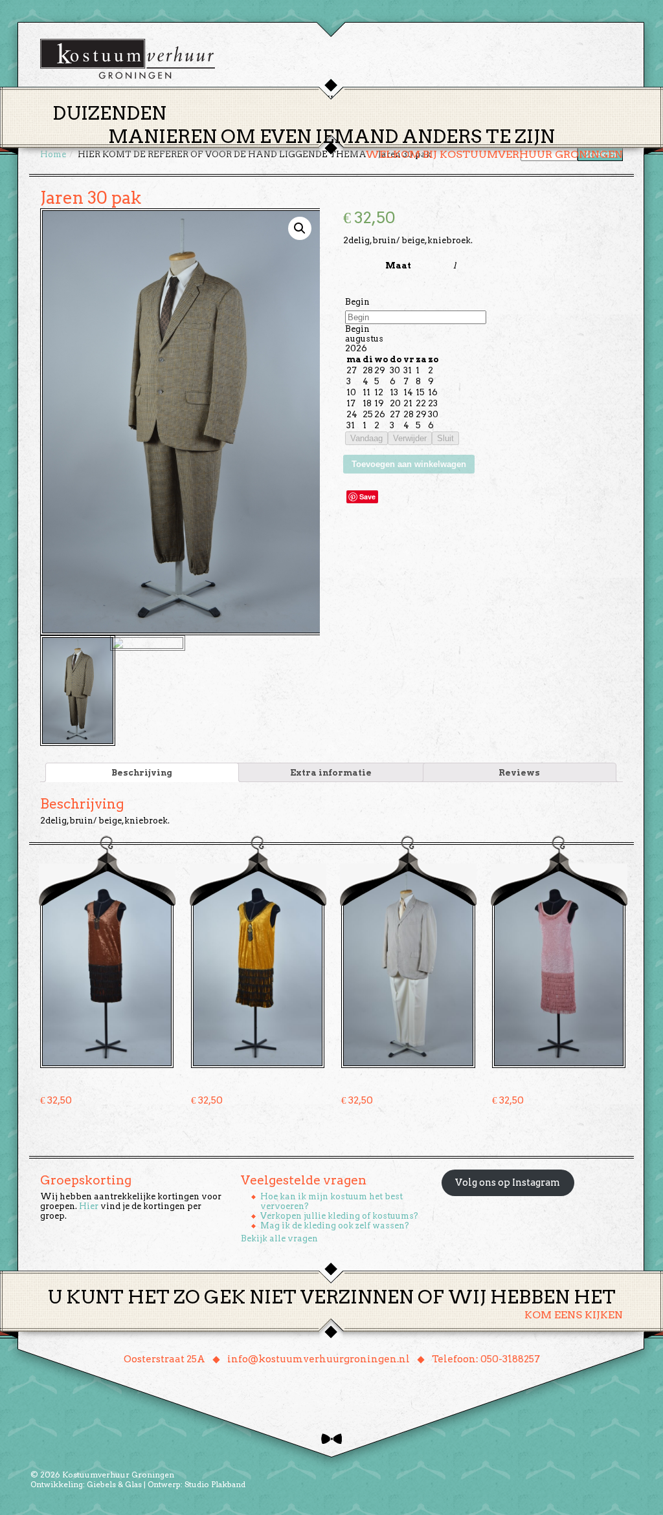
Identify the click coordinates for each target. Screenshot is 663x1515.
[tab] (142, 772)
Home (235, 99)
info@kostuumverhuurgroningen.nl (318, 1359)
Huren (339, 99)
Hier (88, 1206)
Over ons (451, 99)
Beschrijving (141, 773)
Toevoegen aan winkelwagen (409, 464)
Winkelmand (584, 99)
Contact (512, 99)
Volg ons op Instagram (507, 1182)
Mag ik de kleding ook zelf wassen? (334, 1225)
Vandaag (366, 438)
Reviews (519, 773)
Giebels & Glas (114, 1484)
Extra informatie (331, 773)
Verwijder (410, 438)
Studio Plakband (215, 1484)
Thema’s (286, 99)
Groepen (392, 99)
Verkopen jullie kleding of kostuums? (339, 1216)
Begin (357, 302)
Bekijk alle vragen (279, 1238)
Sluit (445, 438)
